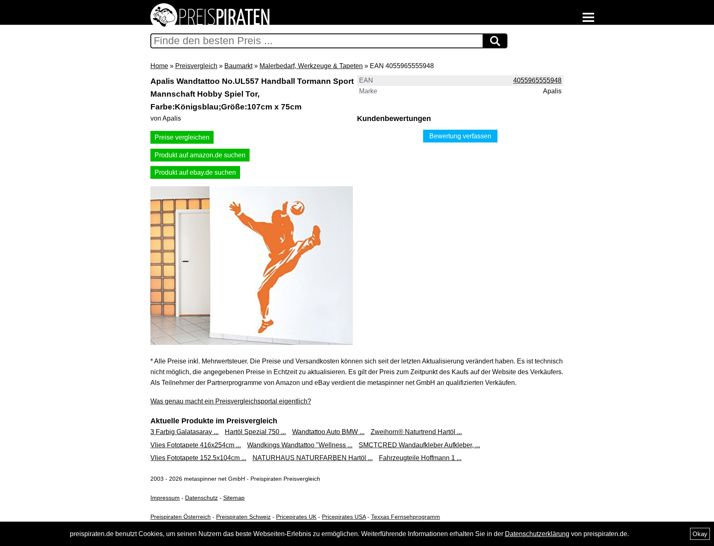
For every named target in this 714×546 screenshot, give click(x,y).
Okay (700, 533)
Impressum (165, 497)
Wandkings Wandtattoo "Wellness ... (299, 445)
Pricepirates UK (296, 516)
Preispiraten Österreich (180, 516)
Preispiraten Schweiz (243, 516)
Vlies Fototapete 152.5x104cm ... (198, 457)
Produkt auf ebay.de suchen (195, 172)
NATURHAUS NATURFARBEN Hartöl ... (312, 457)
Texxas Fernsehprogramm (405, 516)
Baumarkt (238, 65)
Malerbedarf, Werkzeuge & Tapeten (311, 65)
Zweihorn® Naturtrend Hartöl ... (416, 431)
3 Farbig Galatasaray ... (184, 431)
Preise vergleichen (182, 137)
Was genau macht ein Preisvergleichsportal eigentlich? (230, 401)
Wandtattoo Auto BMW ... (328, 431)
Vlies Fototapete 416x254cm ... (195, 445)
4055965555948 (537, 80)
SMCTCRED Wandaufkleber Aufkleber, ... (419, 445)
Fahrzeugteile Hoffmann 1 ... (420, 457)
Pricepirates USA (344, 516)
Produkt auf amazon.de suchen (200, 155)
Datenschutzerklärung (537, 533)
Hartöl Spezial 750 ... (255, 431)
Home (159, 65)
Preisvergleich (196, 65)
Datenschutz (201, 497)
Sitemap (234, 497)
